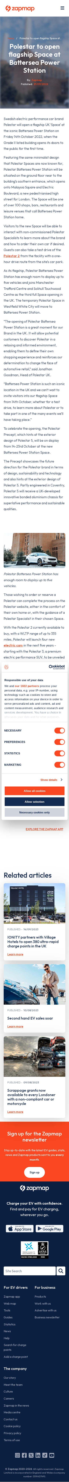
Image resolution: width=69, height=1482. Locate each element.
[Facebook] (24, 1455)
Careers (9, 1398)
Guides (8, 1317)
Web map (10, 1303)
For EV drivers (16, 1287)
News (11, 38)
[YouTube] (51, 1455)
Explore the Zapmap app (44, 829)
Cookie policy (12, 1426)
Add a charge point (16, 1357)
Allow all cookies (34, 790)
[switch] (59, 742)
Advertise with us (45, 1310)
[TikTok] (44, 1455)
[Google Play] (49, 1228)
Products (40, 1296)
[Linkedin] (38, 1455)
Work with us (43, 1303)
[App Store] (19, 1228)
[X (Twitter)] (31, 1455)
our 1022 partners (27, 685)
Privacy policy (12, 1433)
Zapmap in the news (16, 1405)
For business (45, 1287)
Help (7, 1338)
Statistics (9, 1324)
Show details (48, 779)
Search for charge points (15, 1347)
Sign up (34, 1172)
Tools (7, 1310)
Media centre (12, 1412)
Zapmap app (12, 1296)
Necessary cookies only (34, 812)
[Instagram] (17, 1455)
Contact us (10, 1419)
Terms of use (12, 1440)
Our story (10, 1377)
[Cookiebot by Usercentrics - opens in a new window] (49, 667)
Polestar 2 (12, 256)
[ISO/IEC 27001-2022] (34, 1250)
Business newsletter (47, 1317)
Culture (8, 1391)
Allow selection (34, 801)
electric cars (13, 645)
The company (15, 1368)
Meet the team (13, 1384)
